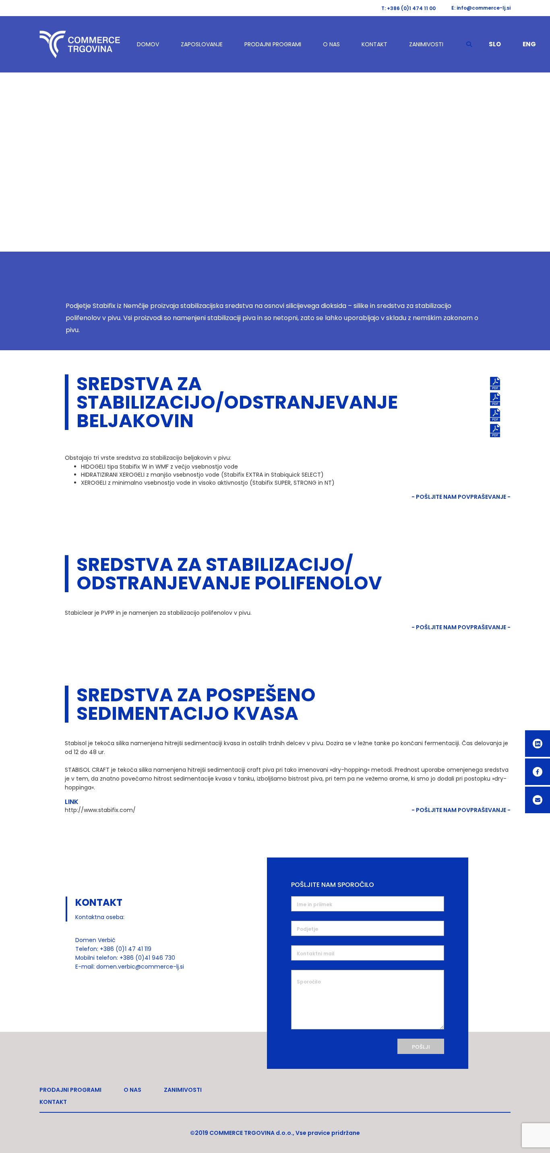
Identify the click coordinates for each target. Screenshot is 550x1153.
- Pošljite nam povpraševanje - (461, 497)
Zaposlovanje (202, 44)
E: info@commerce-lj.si (481, 7)
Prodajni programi (272, 44)
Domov (148, 44)
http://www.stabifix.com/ (100, 810)
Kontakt (374, 44)
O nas (331, 44)
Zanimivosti (426, 44)
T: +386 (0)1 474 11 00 (408, 8)
